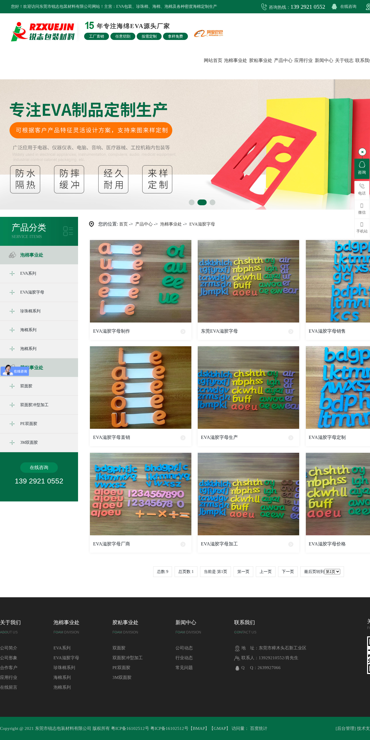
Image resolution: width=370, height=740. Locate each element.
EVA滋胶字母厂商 (111, 543)
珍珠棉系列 (30, 311)
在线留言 (8, 687)
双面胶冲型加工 (34, 405)
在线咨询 (348, 6)
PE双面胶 (28, 424)
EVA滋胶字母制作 (111, 331)
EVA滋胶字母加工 (219, 543)
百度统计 (258, 728)
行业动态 (184, 657)
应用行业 (303, 60)
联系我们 (245, 627)
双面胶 (26, 386)
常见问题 (184, 667)
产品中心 (283, 60)
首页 (123, 224)
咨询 (362, 172)
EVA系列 (28, 273)
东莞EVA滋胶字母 (219, 331)
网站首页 (213, 60)
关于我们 (10, 627)
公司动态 (184, 648)
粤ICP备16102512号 (130, 728)
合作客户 (8, 667)
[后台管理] (346, 728)
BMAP (199, 728)
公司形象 (8, 657)
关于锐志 (344, 60)
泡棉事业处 (235, 60)
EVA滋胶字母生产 (219, 437)
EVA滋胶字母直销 (111, 437)
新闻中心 (324, 60)
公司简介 (8, 648)
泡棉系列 (28, 349)
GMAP (220, 728)
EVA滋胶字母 (32, 292)
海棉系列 (28, 330)
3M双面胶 (29, 442)
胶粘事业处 (260, 60)
